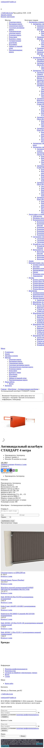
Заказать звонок (6, 15)
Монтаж (8, 357)
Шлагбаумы (33, 291)
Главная (3, 389)
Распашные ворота (15, 24)
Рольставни (13, 37)
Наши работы (9, 382)
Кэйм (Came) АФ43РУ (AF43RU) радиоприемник (18, 606)
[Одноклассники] (5, 470)
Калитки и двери (15, 39)
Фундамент (13, 44)
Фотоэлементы (38, 250)
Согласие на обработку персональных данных (21, 673)
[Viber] (13, 470)
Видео (11, 384)
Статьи (7, 676)
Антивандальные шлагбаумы (15, 41)
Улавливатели (38, 276)
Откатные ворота (15, 22)
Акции (31, 261)
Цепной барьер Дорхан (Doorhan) (12, 580)
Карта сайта (9, 683)
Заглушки (36, 266)
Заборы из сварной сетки (18, 378)
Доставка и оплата (11, 356)
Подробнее (5, 746)
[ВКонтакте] (2, 470)
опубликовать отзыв (8, 521)
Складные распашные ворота (19, 365)
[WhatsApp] (16, 470)
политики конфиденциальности (27, 715)
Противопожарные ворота (18, 380)
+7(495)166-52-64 (7, 13)
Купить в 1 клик (21, 464)
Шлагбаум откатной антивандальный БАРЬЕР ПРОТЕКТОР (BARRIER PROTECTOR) (17, 588)
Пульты (31, 278)
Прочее (35, 272)
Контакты (8, 385)
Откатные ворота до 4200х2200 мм (13, 572)
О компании (9, 352)
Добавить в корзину (8, 464)
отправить (5, 717)
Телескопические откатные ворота (15, 32)
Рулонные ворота (15, 35)
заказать (4, 730)
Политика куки (10, 671)
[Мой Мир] (8, 470)
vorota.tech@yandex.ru (8, 2)
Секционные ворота (16, 26)
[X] (10, 470)
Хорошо (39, 744)
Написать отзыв (6, 468)
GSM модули (37, 216)
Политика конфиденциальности (16, 669)
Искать (23, 736)
